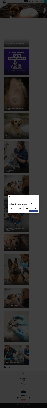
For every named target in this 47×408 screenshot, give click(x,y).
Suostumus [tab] (13, 198)
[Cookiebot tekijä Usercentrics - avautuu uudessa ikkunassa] (35, 196)
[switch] (20, 208)
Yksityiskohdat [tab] (23, 198)
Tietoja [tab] (34, 198)
